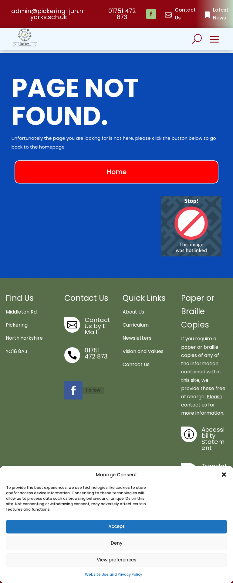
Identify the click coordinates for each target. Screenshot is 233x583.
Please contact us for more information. (202, 405)
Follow (93, 390)
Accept (116, 526)
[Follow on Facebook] (151, 14)
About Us (133, 311)
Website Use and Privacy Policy (113, 574)
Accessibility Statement (213, 438)
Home (116, 172)
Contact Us (136, 364)
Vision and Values (143, 351)
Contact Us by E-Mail (97, 326)
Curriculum (136, 324)
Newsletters (137, 337)
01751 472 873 (122, 14)
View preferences (117, 560)
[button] (224, 475)
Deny (117, 543)
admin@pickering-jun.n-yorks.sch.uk (48, 14)
